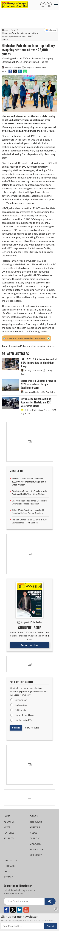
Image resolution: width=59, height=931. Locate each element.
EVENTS (34, 816)
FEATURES (9, 832)
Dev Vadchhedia (32, 392)
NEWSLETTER (37, 849)
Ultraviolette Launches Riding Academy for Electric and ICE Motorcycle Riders (36, 402)
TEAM (7, 871)
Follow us (52, 30)
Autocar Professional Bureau (37, 410)
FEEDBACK (9, 865)
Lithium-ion (21, 699)
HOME (7, 816)
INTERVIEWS (36, 821)
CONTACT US (10, 860)
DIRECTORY (36, 854)
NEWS (7, 827)
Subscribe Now (29, 645)
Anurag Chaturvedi (33, 370)
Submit (16, 727)
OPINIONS (35, 838)
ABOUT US (9, 821)
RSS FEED (9, 838)
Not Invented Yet (24, 720)
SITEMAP (8, 877)
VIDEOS (33, 832)
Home (5, 30)
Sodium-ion (21, 705)
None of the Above (24, 715)
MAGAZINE (35, 843)
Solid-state (20, 710)
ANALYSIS (35, 827)
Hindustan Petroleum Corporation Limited (31, 345)
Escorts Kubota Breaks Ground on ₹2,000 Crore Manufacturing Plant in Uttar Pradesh (29, 481)
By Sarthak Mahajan (13, 67)
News (13, 30)
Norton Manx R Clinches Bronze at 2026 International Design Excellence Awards (38, 384)
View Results (32, 727)
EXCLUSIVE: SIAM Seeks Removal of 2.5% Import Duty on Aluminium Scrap (39, 363)
